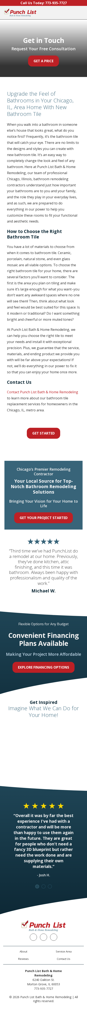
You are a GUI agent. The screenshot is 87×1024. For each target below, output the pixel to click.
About (23, 951)
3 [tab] (50, 886)
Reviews (23, 959)
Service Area (64, 951)
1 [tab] (37, 886)
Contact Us (63, 959)
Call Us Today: (43, 3)
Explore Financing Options (43, 667)
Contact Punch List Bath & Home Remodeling (42, 392)
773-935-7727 (43, 989)
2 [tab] (43, 886)
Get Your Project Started (44, 517)
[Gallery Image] (24, 732)
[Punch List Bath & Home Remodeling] (20, 13)
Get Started (43, 433)
